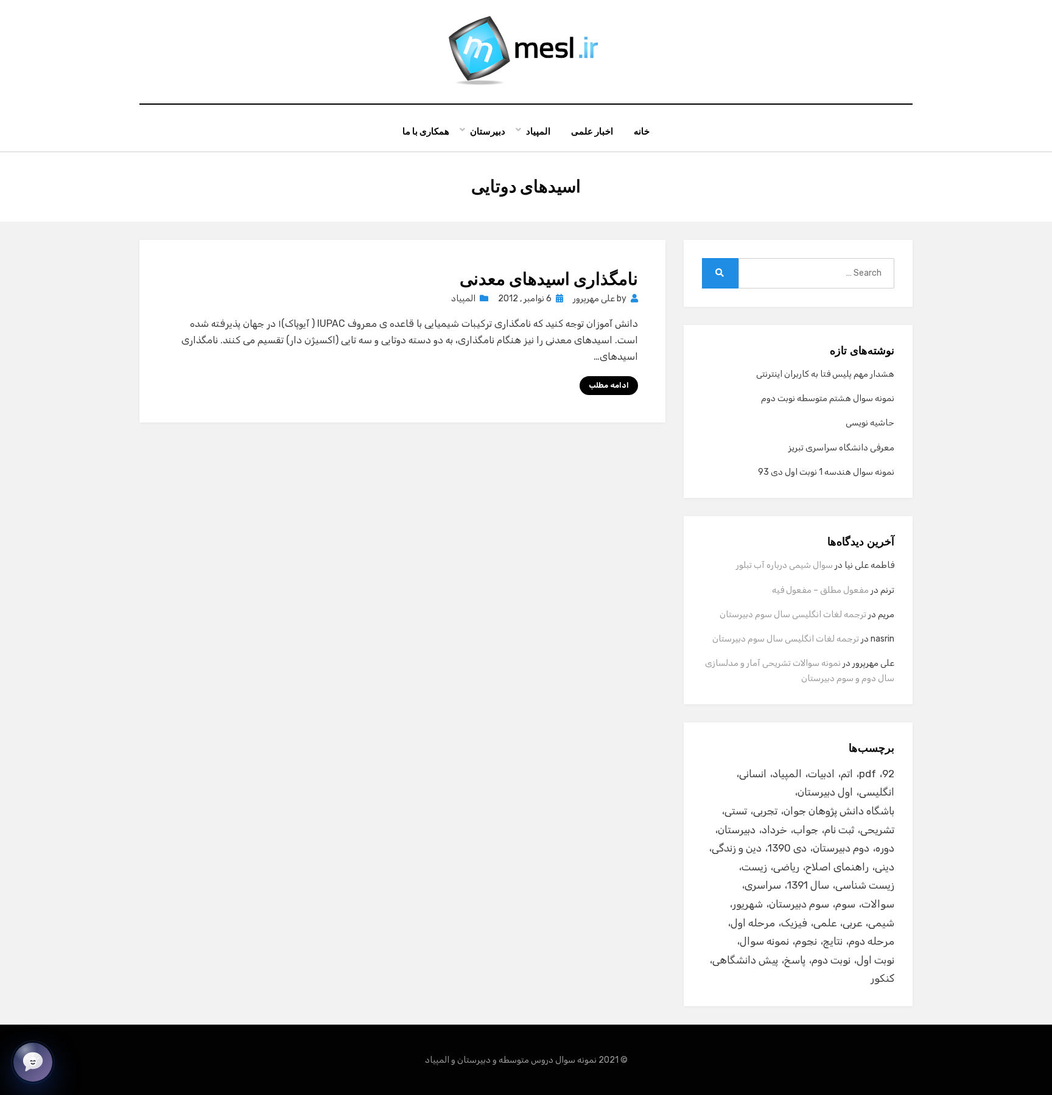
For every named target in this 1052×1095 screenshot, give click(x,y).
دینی (884, 867)
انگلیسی (876, 792)
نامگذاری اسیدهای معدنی (549, 279)
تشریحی (877, 830)
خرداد (774, 830)
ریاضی (786, 867)
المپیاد (538, 131)
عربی (852, 923)
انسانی (752, 774)
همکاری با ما (425, 131)
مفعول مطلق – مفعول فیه (820, 590)
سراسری (763, 885)
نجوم (806, 941)
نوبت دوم (831, 960)
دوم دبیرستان (841, 848)
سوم (845, 904)
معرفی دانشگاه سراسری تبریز (841, 448)
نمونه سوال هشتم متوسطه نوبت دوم (827, 398)
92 (888, 774)
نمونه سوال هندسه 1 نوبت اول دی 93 (826, 472)
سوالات (877, 904)
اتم (847, 774)
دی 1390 (787, 848)
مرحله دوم (871, 941)
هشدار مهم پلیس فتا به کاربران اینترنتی (825, 374)
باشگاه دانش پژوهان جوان (839, 811)
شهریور (747, 904)
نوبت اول (875, 960)
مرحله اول (753, 923)
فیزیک (794, 923)
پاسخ (794, 960)
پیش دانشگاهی (745, 960)
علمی (824, 923)
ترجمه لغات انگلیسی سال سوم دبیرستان (793, 614)
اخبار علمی (592, 131)
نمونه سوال (764, 941)
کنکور (882, 978)
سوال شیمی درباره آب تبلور (784, 565)
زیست (754, 867)
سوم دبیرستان (799, 904)
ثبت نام (839, 830)
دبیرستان (487, 131)
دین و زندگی (737, 848)
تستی (735, 811)
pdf (867, 774)
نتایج (833, 941)
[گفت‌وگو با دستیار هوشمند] (32, 1062)
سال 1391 (808, 885)
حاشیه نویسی (870, 423)
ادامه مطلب (609, 385)
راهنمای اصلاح (837, 867)
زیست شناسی (864, 885)
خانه (642, 131)
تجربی (765, 811)
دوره (884, 848)
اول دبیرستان (825, 792)
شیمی (881, 923)
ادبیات (821, 774)
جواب (805, 830)
